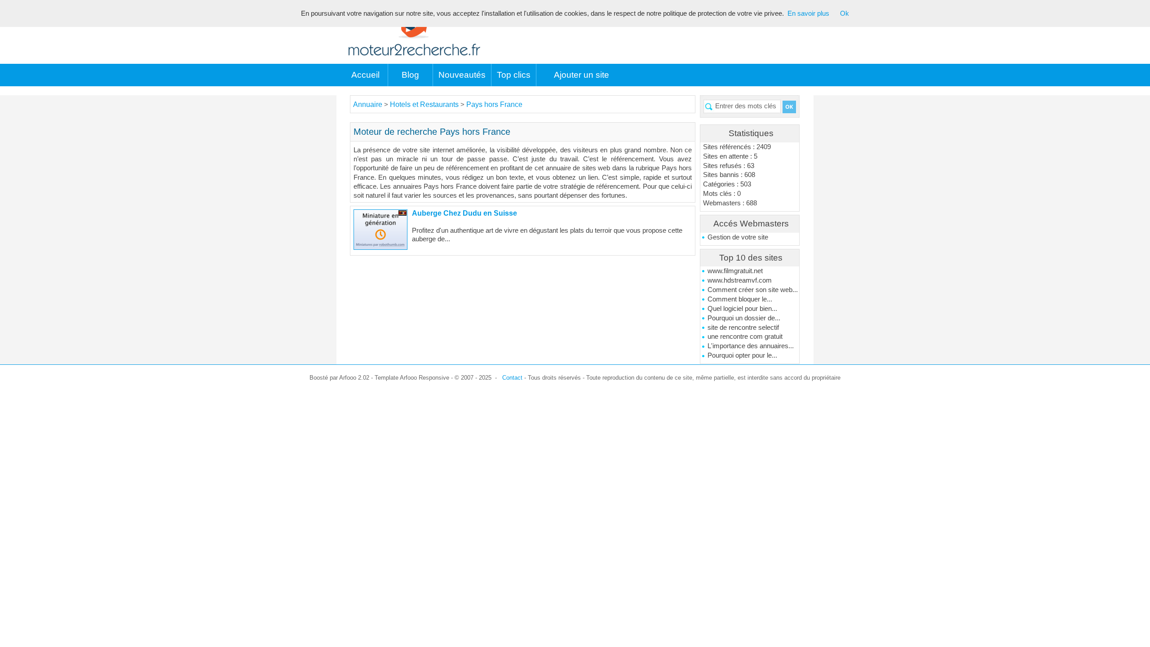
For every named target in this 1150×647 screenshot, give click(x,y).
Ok (844, 13)
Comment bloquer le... (740, 299)
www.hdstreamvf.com (740, 280)
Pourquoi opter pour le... (742, 355)
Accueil (365, 75)
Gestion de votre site (738, 237)
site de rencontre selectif (743, 327)
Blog (410, 75)
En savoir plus (808, 13)
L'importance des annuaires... (751, 346)
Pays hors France (494, 104)
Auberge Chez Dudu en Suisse (464, 213)
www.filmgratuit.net (735, 271)
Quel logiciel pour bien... (742, 308)
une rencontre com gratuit (745, 336)
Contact (512, 377)
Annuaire (367, 104)
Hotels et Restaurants (425, 104)
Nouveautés (462, 75)
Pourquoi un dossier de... (744, 318)
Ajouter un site (581, 75)
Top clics (514, 75)
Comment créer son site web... (753, 289)
